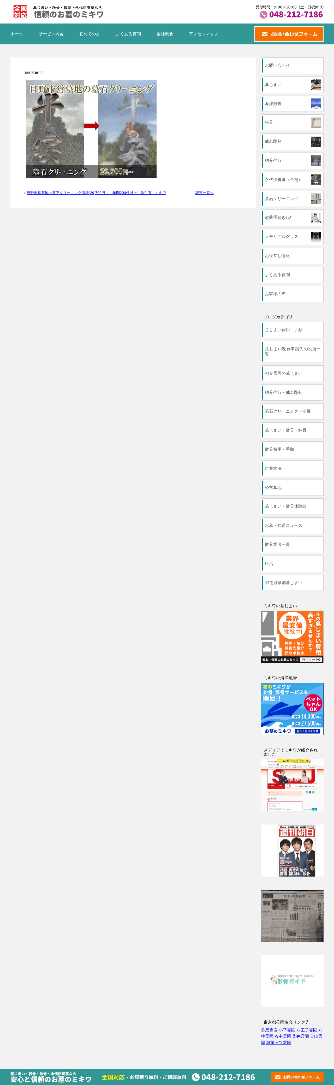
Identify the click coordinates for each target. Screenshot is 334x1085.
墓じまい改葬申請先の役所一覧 (293, 352)
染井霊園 (300, 1036)
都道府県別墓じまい (283, 582)
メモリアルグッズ (281, 236)
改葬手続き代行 (279, 217)
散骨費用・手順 (279, 449)
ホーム (16, 34)
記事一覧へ (204, 193)
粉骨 (269, 122)
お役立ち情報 (277, 255)
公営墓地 (273, 487)
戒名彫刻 (273, 141)
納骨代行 (273, 160)
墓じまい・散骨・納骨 (286, 430)
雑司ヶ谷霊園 (278, 1042)
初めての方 (89, 34)
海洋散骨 (273, 103)
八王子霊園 (306, 1030)
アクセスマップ (203, 34)
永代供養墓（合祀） (283, 179)
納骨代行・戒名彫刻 (283, 392)
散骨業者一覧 (277, 544)
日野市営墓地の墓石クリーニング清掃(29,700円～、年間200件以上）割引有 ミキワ (96, 193)
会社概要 (165, 34)
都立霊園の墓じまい (283, 373)
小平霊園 (287, 1030)
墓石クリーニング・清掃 (288, 411)
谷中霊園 (283, 1036)
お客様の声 (275, 293)
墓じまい (273, 84)
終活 (269, 563)
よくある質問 (128, 34)
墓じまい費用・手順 (283, 330)
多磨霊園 (269, 1030)
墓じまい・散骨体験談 (286, 506)
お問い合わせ (277, 65)
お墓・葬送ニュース (283, 525)
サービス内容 (51, 34)
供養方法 (273, 468)
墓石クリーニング (281, 198)
